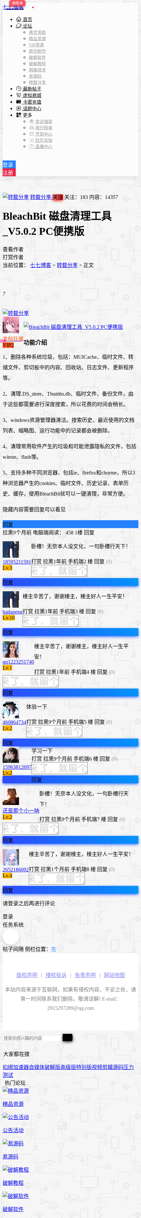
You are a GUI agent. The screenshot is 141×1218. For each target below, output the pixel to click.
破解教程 (37, 63)
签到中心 (43, 134)
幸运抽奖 (43, 121)
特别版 (84, 1067)
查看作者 (13, 249)
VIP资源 (36, 44)
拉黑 (8, 532)
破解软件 (37, 57)
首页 (27, 19)
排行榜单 (43, 127)
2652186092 (16, 869)
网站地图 (114, 975)
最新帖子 (31, 88)
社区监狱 (43, 140)
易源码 (35, 76)
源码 (118, 1067)
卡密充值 (31, 102)
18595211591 (17, 562)
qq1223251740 (18, 662)
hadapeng (13, 612)
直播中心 (43, 146)
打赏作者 (13, 257)
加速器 (21, 1067)
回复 (8, 524)
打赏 (36, 561)
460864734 (14, 722)
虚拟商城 (31, 95)
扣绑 (8, 1067)
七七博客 (13, 7)
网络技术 (37, 69)
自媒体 (37, 1067)
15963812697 (17, 767)
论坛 (27, 26)
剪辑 (107, 1067)
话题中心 (31, 108)
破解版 (52, 1067)
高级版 (68, 1067)
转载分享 (37, 82)
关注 (57, 197)
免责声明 (85, 975)
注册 (8, 173)
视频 (97, 1067)
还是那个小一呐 (21, 811)
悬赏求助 (37, 32)
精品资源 (37, 38)
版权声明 (26, 975)
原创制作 (37, 51)
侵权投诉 (56, 975)
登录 (8, 165)
